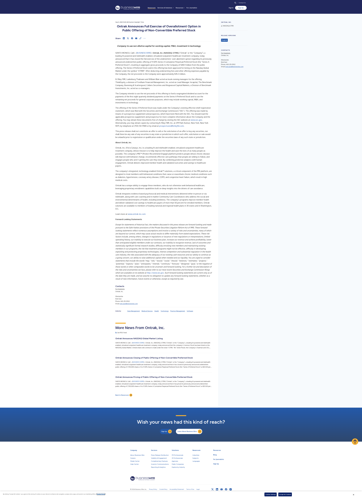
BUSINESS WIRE (144, 53)
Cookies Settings (270, 494)
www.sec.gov (196, 120)
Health (156, 311)
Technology (165, 311)
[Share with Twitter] (127, 38)
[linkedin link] (217, 489)
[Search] (235, 3)
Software (190, 311)
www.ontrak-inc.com (137, 214)
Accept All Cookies (285, 494)
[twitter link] (212, 489)
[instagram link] (230, 489)
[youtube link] (221, 489)
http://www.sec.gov (155, 272)
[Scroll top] (355, 441)
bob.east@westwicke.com (129, 304)
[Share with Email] (136, 38)
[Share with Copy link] (140, 38)
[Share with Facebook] (132, 38)
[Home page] (127, 8)
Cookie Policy (101, 494)
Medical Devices (147, 311)
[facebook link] (226, 489)
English (224, 40)
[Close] (353, 495)
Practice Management (177, 311)
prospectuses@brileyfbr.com (171, 126)
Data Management (133, 311)
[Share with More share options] (144, 38)
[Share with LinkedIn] (123, 38)
